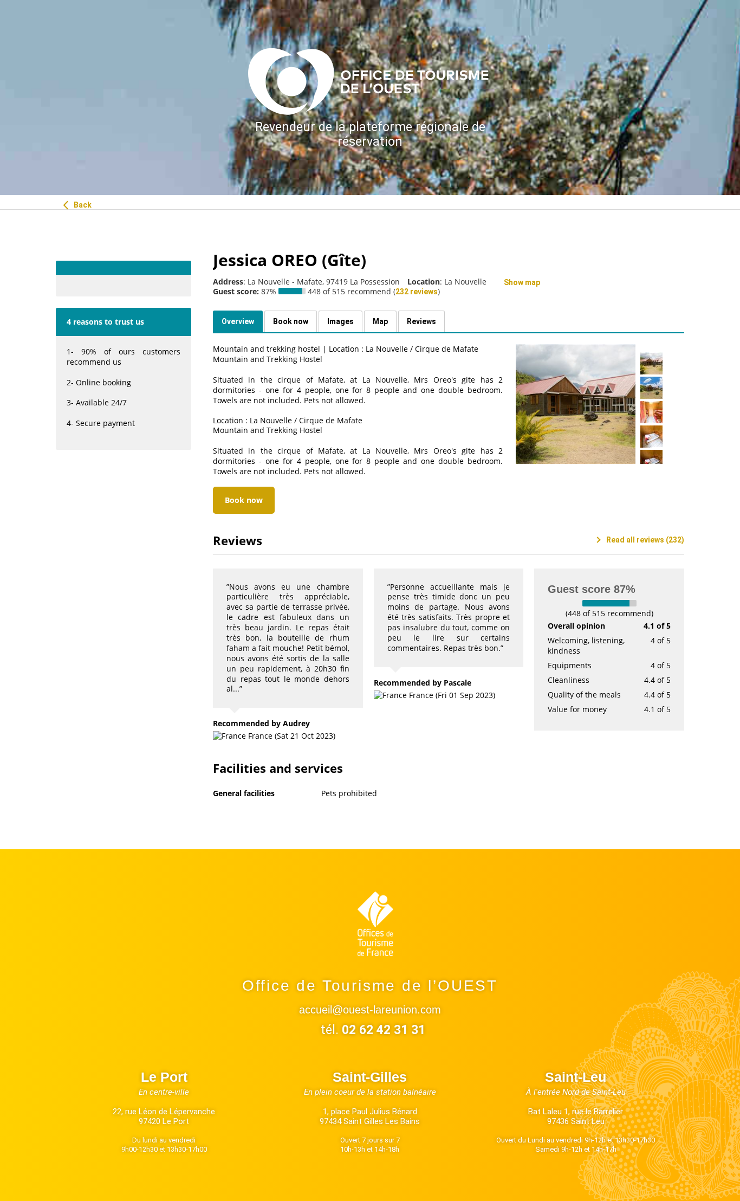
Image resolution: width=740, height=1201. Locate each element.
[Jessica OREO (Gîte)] (575, 404)
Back (82, 205)
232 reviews (416, 291)
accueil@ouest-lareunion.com (370, 1010)
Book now (244, 500)
